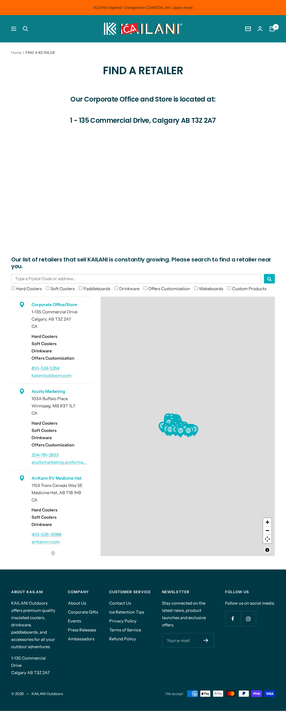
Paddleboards (97, 288)
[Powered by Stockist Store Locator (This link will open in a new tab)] (53, 553)
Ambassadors (81, 638)
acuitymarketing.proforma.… (59, 462)
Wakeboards (211, 288)
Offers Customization (169, 288)
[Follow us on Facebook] (232, 618)
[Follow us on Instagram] (248, 618)
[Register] (206, 640)
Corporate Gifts (83, 612)
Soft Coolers (63, 288)
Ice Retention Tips (126, 612)
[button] (170, 430)
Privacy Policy (123, 621)
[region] (188, 426)
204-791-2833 (45, 455)
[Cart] (272, 28)
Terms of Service (125, 630)
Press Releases (82, 630)
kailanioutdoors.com (52, 375)
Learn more (183, 7)
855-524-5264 (45, 368)
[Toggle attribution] (267, 550)
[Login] (260, 28)
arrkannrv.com (46, 541)
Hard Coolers (29, 288)
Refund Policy (122, 638)
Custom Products (249, 288)
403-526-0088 (46, 534)
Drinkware (129, 288)
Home (16, 52)
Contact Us (120, 603)
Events (74, 621)
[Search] (25, 28)
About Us (77, 603)
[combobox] (136, 278)
